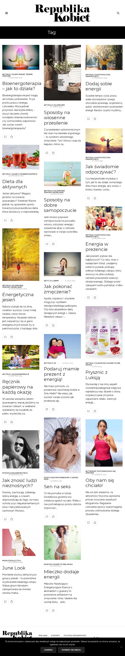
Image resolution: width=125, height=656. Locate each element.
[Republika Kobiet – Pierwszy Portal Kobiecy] (62, 13)
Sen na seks (57, 486)
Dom (17, 374)
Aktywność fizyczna (95, 471)
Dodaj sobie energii (99, 86)
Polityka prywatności (75, 635)
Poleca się (49, 477)
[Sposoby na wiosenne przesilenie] (62, 72)
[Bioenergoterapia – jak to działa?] (20, 57)
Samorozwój (92, 76)
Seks (46, 479)
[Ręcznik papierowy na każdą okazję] (20, 357)
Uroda (89, 365)
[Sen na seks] (62, 445)
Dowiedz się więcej (71, 650)
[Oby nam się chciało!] (104, 443)
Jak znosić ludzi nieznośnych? (19, 482)
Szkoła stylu (14, 560)
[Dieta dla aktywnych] (20, 157)
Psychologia (104, 74)
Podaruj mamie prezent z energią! (61, 374)
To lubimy (54, 281)
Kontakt (55, 635)
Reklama (43, 635)
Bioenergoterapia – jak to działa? (21, 85)
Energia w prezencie (97, 246)
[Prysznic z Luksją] (104, 332)
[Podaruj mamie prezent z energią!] (62, 346)
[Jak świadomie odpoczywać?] (104, 140)
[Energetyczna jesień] (20, 254)
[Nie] (121, 646)
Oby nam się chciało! (100, 482)
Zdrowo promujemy (54, 192)
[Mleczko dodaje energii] (62, 542)
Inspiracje (24, 374)
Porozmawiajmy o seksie (66, 477)
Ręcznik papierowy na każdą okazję (17, 387)
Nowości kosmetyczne (109, 363)
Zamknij (48, 650)
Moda (4, 560)
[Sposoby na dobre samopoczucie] (62, 174)
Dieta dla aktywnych (14, 184)
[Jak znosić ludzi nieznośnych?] (20, 449)
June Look (13, 568)
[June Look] (20, 542)
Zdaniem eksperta (28, 174)
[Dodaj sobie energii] (104, 57)
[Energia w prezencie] (104, 218)
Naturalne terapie (24, 74)
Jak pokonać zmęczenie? (58, 289)
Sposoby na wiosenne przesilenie (57, 117)
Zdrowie (6, 76)
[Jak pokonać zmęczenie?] (62, 264)
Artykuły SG (8, 74)
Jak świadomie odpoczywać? (102, 169)
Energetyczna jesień (18, 297)
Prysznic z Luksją (96, 374)
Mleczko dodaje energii (61, 574)
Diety (17, 174)
